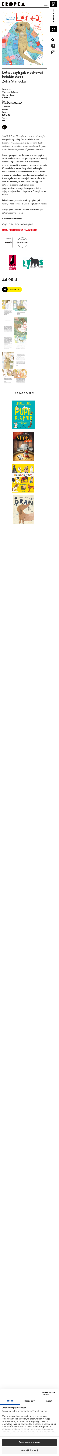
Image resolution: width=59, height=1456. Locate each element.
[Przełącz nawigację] (45, 4)
